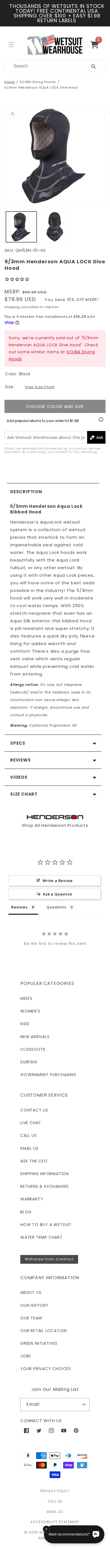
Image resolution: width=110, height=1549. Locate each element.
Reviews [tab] (19, 907)
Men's (26, 998)
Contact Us (34, 1110)
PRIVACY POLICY (55, 1491)
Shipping (12, 307)
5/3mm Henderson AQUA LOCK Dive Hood (41, 87)
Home (10, 82)
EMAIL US (55, 1511)
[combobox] (41, 66)
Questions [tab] (56, 907)
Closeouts (32, 1049)
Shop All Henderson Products (55, 825)
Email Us (29, 1148)
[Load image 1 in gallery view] (21, 227)
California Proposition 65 (43, 725)
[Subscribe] (83, 1404)
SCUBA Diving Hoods (38, 82)
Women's (30, 1011)
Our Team (31, 1318)
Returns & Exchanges (44, 1186)
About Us (30, 1292)
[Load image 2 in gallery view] (54, 227)
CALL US (55, 1501)
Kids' (25, 1024)
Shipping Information (44, 1174)
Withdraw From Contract (49, 1259)
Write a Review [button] (57, 880)
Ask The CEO (34, 1161)
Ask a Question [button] (57, 894)
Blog (26, 1212)
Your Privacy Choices (45, 1368)
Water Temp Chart (41, 1237)
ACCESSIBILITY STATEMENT (55, 1521)
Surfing (29, 1062)
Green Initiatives (39, 1343)
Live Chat (30, 1123)
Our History (34, 1305)
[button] (97, 44)
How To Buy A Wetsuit (46, 1224)
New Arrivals (35, 1037)
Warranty (31, 1199)
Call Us (28, 1135)
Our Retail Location (43, 1331)
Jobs (25, 1356)
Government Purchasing (48, 1074)
